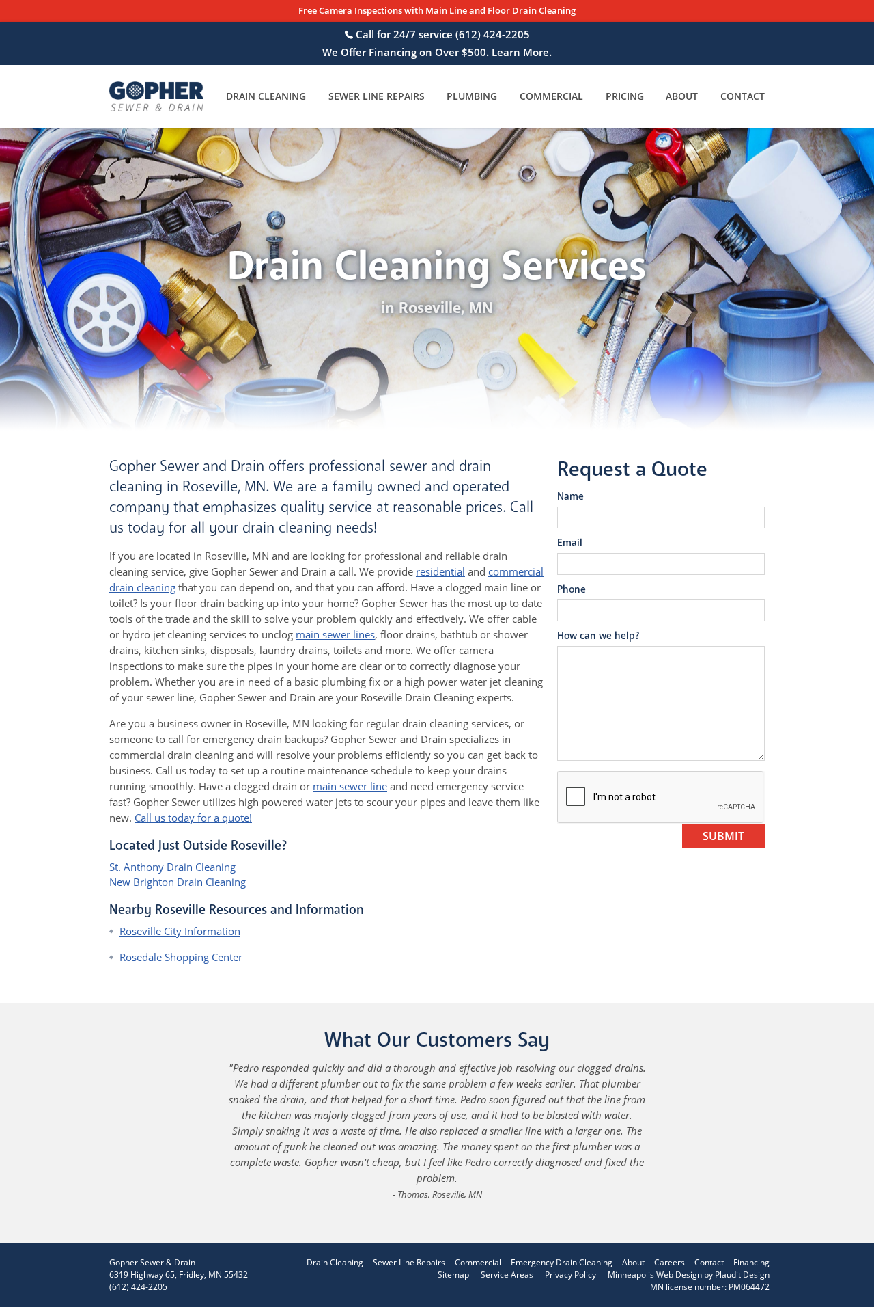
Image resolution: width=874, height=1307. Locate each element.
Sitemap (453, 1274)
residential (440, 571)
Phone (571, 589)
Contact (742, 96)
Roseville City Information (179, 931)
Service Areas (507, 1274)
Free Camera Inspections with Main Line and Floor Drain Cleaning (437, 10)
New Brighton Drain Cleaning (177, 882)
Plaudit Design (742, 1274)
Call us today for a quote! (193, 817)
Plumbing (472, 96)
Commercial (551, 96)
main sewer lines (335, 634)
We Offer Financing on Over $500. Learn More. (437, 52)
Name (570, 496)
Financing (751, 1262)
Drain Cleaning (266, 96)
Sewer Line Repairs (376, 96)
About (682, 96)
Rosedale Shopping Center (180, 957)
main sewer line (350, 786)
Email (569, 543)
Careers (669, 1262)
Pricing (625, 96)
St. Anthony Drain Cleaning (172, 867)
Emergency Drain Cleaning (561, 1262)
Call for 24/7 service (441, 34)
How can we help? (598, 636)
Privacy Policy (570, 1274)
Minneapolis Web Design (655, 1274)
